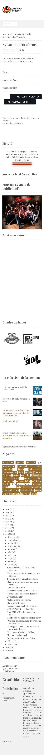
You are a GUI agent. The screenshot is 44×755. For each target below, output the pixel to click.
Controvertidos (10, 472)
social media (14, 493)
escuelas (29, 472)
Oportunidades (23, 481)
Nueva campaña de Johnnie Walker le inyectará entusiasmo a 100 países (17, 435)
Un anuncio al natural (17, 635)
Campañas (7, 469)
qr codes (36, 484)
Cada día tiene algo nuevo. (19, 600)
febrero (11, 641)
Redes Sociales (27, 490)
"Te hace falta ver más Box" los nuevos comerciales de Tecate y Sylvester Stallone (16, 413)
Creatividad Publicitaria (10, 686)
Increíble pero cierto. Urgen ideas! (22, 606)
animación (30, 462)
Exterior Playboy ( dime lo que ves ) (22, 590)
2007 (7, 647)
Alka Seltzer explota (16, 587)
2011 (7, 524)
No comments (8, 37)
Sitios (5, 493)
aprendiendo (8, 466)
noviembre (12, 540)
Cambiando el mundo (29, 466)
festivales (7, 475)
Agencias (20, 462)
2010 (7, 527)
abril (10, 561)
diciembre (12, 537)
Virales (34, 493)
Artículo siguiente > (28, 96)
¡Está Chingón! (9, 671)
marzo (10, 564)
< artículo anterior (17, 102)
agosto (11, 549)
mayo (10, 558)
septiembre (13, 546)
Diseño (21, 472)
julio (9, 552)
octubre (11, 543)
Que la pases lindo (10, 668)
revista (38, 490)
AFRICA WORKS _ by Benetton (20, 609)
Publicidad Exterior (32, 723)
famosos (37, 472)
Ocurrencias (8, 481)
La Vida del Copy (9, 666)
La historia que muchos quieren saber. (24, 617)
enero (10, 644)
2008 (7, 534)
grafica (16, 475)
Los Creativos (11, 478)
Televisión (20, 37)
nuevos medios (32, 478)
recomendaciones (11, 490)
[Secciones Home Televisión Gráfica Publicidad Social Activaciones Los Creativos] (9, 24)
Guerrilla (25, 475)
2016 (7, 509)
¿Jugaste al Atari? (15, 596)
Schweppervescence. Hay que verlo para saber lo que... (23, 627)
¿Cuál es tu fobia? (10, 421)
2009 (7, 530)
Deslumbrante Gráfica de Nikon (21, 638)
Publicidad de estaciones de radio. (22, 593)
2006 (7, 650)
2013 (7, 518)
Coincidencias (35, 469)
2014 (7, 515)
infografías (36, 475)
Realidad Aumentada (28, 487)
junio (10, 555)
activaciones (8, 462)
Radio (5, 487)
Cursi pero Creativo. (16, 603)
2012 (7, 521)
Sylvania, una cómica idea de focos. (22, 579)
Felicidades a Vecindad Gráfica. (21, 632)
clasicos (20, 469)
